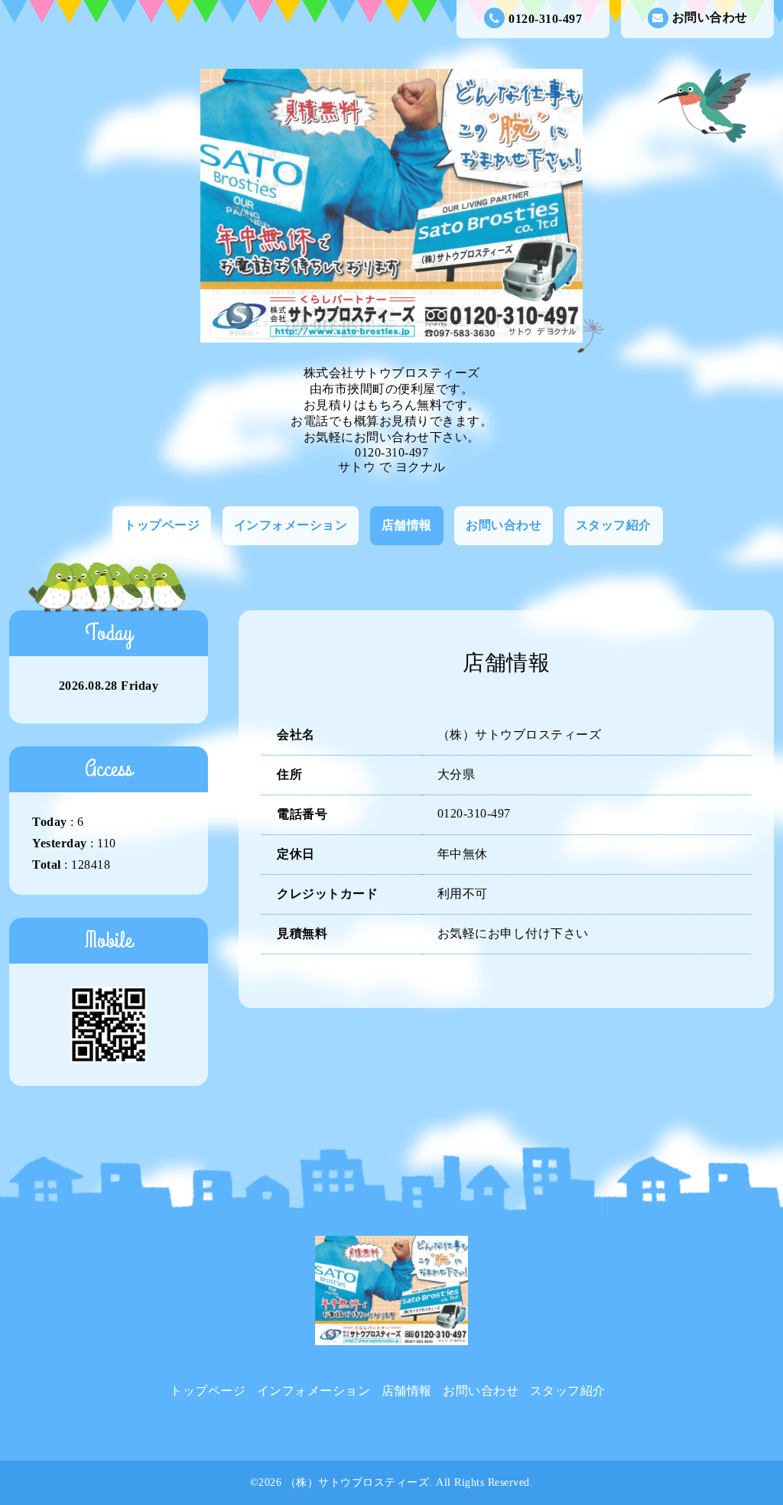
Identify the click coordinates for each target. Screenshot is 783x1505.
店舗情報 (407, 524)
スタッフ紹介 (613, 524)
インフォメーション (291, 524)
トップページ (162, 524)
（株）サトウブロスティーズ (357, 1482)
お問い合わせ (710, 17)
